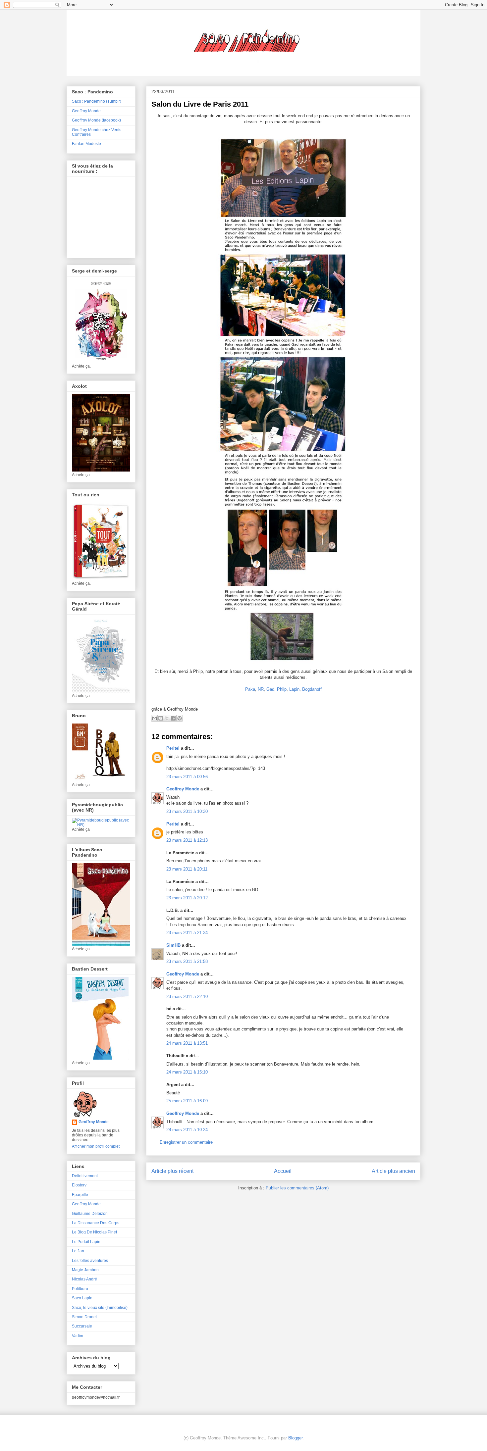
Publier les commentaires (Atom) (297, 1187)
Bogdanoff (312, 689)
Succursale (82, 1326)
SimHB (173, 945)
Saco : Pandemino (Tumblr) (96, 101)
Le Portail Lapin (86, 1241)
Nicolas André (84, 1279)
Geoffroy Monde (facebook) (96, 120)
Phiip (282, 689)
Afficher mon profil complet (96, 1146)
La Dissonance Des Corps (95, 1223)
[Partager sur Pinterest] (179, 718)
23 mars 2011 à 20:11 (186, 869)
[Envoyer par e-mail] (154, 718)
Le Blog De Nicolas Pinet (94, 1232)
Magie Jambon (85, 1270)
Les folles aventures (90, 1260)
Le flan (78, 1251)
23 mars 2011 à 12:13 (187, 840)
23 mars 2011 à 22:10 (187, 996)
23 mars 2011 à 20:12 (187, 897)
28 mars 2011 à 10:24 (187, 1129)
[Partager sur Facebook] (173, 718)
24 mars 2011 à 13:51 (187, 1043)
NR (261, 689)
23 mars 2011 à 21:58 (187, 961)
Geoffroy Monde (182, 788)
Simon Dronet (84, 1317)
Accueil (283, 1171)
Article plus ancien (393, 1171)
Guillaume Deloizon (90, 1213)
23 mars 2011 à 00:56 (187, 776)
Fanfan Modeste (86, 143)
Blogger (295, 1437)
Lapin (294, 689)
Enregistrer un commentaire (186, 1142)
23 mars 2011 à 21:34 (187, 932)
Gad (270, 689)
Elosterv (79, 1185)
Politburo (80, 1288)
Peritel (173, 748)
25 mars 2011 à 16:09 (187, 1100)
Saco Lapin (82, 1298)
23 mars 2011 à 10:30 (187, 811)
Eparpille (80, 1194)
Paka (250, 689)
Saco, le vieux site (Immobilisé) (100, 1307)
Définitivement (85, 1176)
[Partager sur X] (167, 718)
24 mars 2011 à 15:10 (187, 1072)
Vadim (77, 1335)
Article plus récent (172, 1171)
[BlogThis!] (160, 718)
